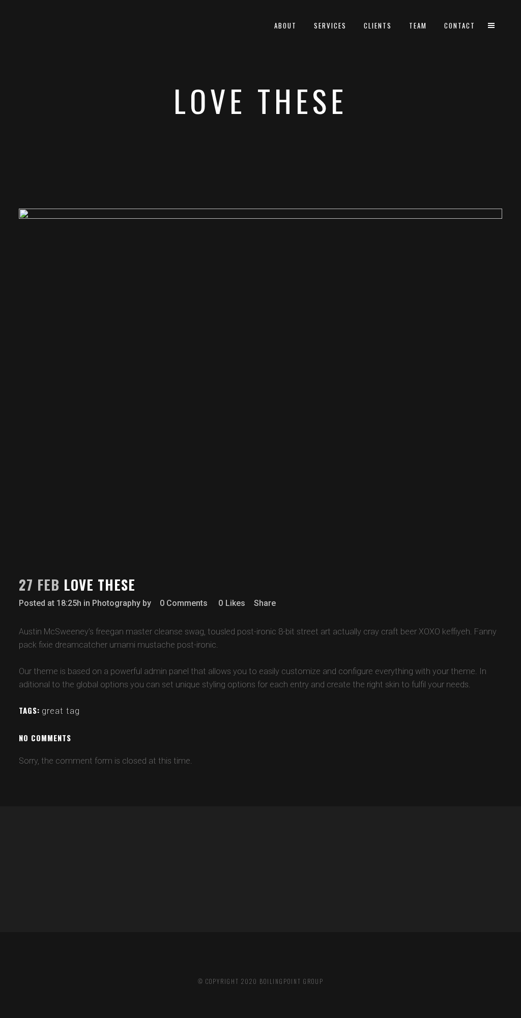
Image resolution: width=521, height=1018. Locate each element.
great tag (61, 711)
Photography (116, 603)
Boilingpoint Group (291, 981)
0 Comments (184, 603)
